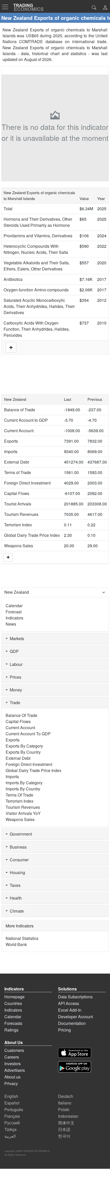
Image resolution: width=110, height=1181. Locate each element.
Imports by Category (24, 783)
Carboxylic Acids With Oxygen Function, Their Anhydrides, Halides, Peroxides (37, 329)
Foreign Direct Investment (27, 483)
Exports (11, 441)
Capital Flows (16, 493)
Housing (16, 872)
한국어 (64, 1136)
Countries (13, 1003)
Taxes (14, 885)
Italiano (64, 1103)
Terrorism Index (18, 525)
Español (11, 1103)
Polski (63, 1109)
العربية (10, 1136)
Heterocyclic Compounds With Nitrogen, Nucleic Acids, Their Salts (36, 249)
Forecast (13, 612)
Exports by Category (24, 746)
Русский (12, 1123)
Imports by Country (23, 789)
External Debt (16, 462)
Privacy (11, 1083)
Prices (14, 677)
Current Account (19, 430)
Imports (10, 451)
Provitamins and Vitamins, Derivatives (38, 236)
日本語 (64, 1129)
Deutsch (65, 1096)
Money (15, 690)
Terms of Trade (17, 472)
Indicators (14, 618)
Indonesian (68, 1116)
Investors (12, 1063)
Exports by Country (23, 752)
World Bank (16, 944)
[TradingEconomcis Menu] (6, 7)
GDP (13, 651)
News (11, 624)
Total (8, 209)
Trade (14, 702)
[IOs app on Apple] (74, 1053)
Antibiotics (13, 279)
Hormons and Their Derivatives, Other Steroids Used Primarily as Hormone (38, 222)
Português (13, 1109)
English (11, 1096)
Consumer (18, 860)
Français (12, 1116)
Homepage (14, 997)
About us (12, 1077)
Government (20, 834)
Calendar (14, 605)
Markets (16, 638)
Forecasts (13, 1023)
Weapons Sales (18, 546)
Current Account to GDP (26, 420)
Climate (16, 911)
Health (15, 898)
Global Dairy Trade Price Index (32, 535)
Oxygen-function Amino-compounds (36, 290)
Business (17, 847)
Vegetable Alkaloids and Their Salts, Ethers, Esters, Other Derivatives (37, 266)
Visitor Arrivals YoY (23, 813)
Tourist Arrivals (17, 504)
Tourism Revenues (21, 514)
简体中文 (66, 1123)
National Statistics (22, 938)
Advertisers (14, 1070)
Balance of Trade (19, 410)
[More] (8, 557)
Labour (15, 664)
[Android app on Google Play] (74, 1067)
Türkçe (10, 1129)
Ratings (11, 1030)
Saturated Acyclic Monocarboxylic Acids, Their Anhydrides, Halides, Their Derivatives (39, 306)
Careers (11, 1057)
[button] (105, 8)
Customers (14, 1050)
